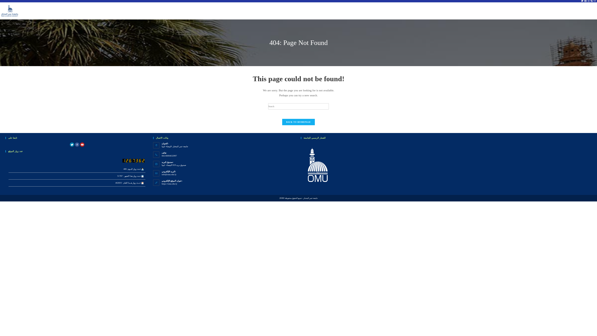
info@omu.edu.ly (169, 174)
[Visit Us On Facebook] (77, 144)
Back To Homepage (298, 122)
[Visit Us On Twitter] (71, 144)
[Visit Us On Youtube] (82, 144)
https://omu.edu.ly (169, 184)
